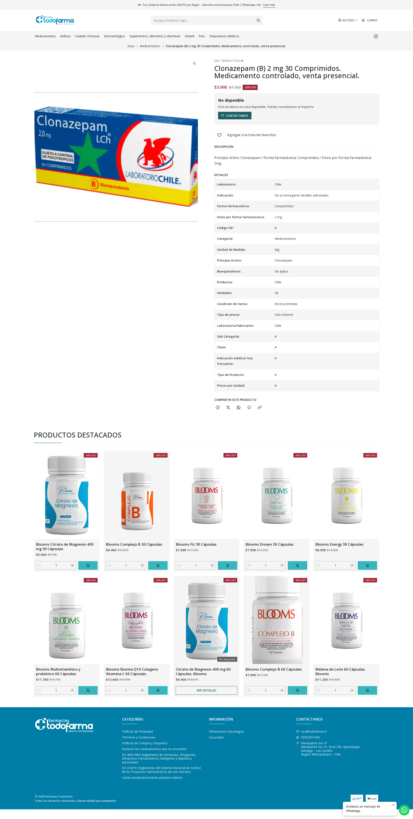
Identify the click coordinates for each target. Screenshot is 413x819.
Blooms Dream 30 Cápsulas (269, 544)
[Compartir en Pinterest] (249, 407)
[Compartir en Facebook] (217, 407)
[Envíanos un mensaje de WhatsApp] (404, 810)
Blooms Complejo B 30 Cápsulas (134, 544)
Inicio (131, 46)
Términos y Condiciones (139, 737)
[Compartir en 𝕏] (228, 407)
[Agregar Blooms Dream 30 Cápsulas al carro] (297, 565)
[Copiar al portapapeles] (259, 407)
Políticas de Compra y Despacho (144, 743)
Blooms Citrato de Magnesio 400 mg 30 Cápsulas (65, 546)
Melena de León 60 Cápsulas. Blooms (340, 671)
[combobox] (206, 20)
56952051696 (310, 737)
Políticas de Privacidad (137, 731)
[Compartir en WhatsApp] (238, 407)
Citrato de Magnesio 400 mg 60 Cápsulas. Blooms (203, 671)
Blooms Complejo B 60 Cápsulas (273, 669)
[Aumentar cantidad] (72, 565)
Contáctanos (237, 116)
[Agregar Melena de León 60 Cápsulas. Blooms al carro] (367, 690)
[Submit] (258, 20)
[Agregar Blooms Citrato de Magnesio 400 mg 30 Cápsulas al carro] (88, 565)
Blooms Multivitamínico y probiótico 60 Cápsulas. (58, 671)
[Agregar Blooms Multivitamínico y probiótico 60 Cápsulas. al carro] (88, 690)
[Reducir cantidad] (39, 565)
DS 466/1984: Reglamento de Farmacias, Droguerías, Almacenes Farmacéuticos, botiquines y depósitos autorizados (159, 758)
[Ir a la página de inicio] (55, 20)
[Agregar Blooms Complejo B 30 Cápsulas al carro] (158, 565)
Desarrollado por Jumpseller (96, 801)
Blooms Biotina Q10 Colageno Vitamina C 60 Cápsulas (132, 671)
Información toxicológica (226, 731)
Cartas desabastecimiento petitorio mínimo (152, 777)
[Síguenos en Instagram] (376, 36)
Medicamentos (150, 46)
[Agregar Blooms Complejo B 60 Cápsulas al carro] (297, 690)
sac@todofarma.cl (313, 731)
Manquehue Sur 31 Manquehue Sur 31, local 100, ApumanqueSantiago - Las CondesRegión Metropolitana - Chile (330, 749)
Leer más (269, 5)
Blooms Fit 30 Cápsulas (196, 544)
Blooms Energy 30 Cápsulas (339, 544)
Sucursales (216, 737)
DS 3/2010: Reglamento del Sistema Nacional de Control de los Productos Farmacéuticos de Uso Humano (161, 770)
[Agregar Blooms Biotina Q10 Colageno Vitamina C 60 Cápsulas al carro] (158, 690)
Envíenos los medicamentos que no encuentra (154, 749)
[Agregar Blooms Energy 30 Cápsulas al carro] (367, 565)
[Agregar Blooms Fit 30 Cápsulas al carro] (227, 565)
